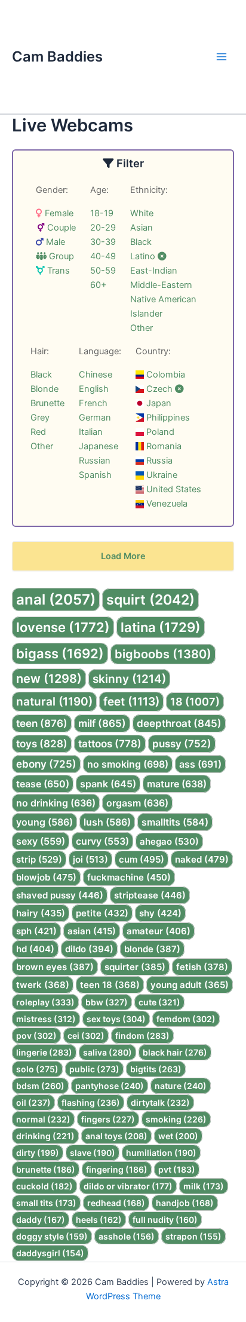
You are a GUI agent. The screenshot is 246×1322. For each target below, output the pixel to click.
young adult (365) (189, 984)
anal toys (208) (116, 1136)
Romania (163, 446)
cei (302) (85, 1035)
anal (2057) (56, 599)
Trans (57, 270)
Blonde (44, 389)
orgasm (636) (137, 803)
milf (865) (102, 723)
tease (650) (42, 784)
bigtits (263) (156, 1069)
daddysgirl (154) (50, 1253)
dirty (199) (37, 1153)
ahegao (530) (169, 841)
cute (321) (159, 1002)
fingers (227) (108, 1119)
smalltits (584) (175, 822)
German (95, 417)
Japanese (98, 446)
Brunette (47, 403)
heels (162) (99, 1219)
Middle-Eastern (161, 285)
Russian (94, 460)
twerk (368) (42, 984)
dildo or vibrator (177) (128, 1186)
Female (57, 213)
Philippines (167, 417)
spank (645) (108, 784)
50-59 (103, 270)
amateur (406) (158, 931)
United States (172, 489)
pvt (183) (176, 1169)
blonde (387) (152, 949)
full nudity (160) (165, 1219)
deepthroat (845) (179, 723)
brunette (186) (45, 1169)
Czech (159, 389)
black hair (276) (175, 1052)
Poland (159, 432)
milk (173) (203, 1186)
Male (54, 242)
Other (141, 328)
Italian (91, 432)
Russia (158, 460)
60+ (98, 285)
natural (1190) (54, 701)
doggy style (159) (52, 1236)
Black (141, 242)
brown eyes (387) (55, 967)
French (93, 403)
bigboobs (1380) (163, 654)
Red (38, 432)
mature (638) (177, 784)
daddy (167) (40, 1219)
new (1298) (49, 678)
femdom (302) (186, 1019)
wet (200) (178, 1136)
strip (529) (39, 859)
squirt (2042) (150, 599)
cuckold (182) (44, 1186)
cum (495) (141, 859)
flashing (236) (90, 1102)
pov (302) (36, 1035)
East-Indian (153, 270)
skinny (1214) (129, 679)
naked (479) (202, 859)
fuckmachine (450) (129, 877)
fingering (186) (116, 1169)
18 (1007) (195, 701)
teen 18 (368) (110, 984)
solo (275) (37, 1069)
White (141, 213)
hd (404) (35, 949)
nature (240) (181, 1086)
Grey (40, 417)
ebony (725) (46, 764)
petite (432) (102, 913)
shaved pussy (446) (59, 895)
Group (60, 256)
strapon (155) (193, 1236)
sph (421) (36, 931)
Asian (141, 227)
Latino (144, 256)
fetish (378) (202, 967)
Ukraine (160, 475)
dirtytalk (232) (160, 1102)
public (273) (94, 1069)
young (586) (44, 822)
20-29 (103, 227)
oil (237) (33, 1102)
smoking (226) (176, 1119)
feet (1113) (131, 701)
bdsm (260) (40, 1086)
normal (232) (43, 1119)
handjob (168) (185, 1203)
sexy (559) (40, 841)
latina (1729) (161, 627)
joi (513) (90, 859)
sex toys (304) (116, 1019)
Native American (163, 299)
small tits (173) (46, 1203)
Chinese (95, 374)
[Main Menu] (221, 56)
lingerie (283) (44, 1052)
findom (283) (142, 1035)
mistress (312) (46, 1019)
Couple (60, 227)
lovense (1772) (63, 627)
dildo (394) (89, 949)
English (94, 389)
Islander (146, 313)
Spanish (95, 475)
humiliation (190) (161, 1153)
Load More (123, 556)
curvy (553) (102, 841)
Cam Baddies (57, 56)
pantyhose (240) (109, 1086)
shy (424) (160, 913)
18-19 (101, 213)
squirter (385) (134, 967)
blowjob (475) (46, 877)
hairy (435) (40, 913)
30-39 (103, 242)
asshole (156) (127, 1236)
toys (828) (41, 744)
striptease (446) (150, 895)
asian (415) (91, 931)
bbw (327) (106, 1002)
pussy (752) (181, 744)
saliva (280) (107, 1052)
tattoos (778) (110, 744)
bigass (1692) (60, 653)
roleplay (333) (45, 1002)
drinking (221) (45, 1136)
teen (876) (41, 723)
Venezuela (165, 503)
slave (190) (92, 1153)
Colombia (164, 374)
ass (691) (200, 764)
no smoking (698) (127, 764)
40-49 (103, 256)
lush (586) (107, 822)
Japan (157, 403)
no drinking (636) (56, 803)
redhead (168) (116, 1203)
